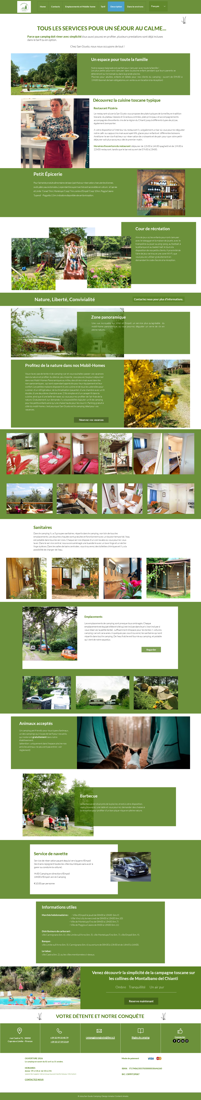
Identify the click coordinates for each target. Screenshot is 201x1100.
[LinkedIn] (182, 1041)
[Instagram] (187, 1041)
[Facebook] (174, 1041)
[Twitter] (178, 1041)
